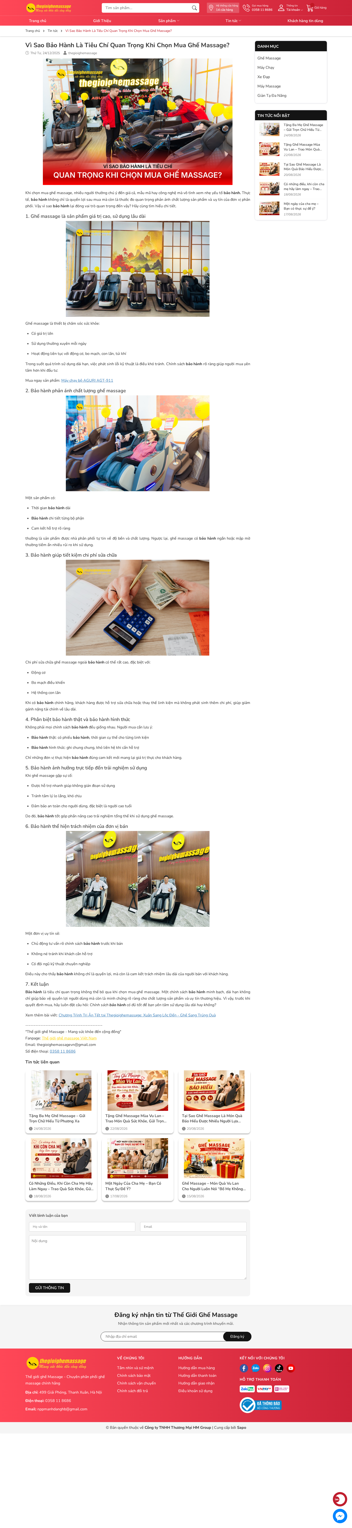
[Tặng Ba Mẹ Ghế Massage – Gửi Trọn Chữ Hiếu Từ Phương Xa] (61, 1090)
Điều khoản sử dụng (195, 1391)
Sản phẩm (167, 20)
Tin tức (232, 20)
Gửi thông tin (49, 1288)
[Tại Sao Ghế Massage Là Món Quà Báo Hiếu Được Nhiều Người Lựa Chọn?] (214, 1090)
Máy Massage (269, 86)
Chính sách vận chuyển (136, 1383)
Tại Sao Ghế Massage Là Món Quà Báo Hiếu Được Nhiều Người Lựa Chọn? (212, 1118)
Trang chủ (37, 20)
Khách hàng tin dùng (305, 20)
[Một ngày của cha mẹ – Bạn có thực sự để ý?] (138, 1158)
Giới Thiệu (102, 20)
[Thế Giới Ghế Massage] (48, 7)
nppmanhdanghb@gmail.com (62, 1409)
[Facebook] (244, 1368)
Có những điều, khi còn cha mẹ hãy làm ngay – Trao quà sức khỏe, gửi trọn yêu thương (61, 1186)
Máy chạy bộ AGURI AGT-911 (87, 380)
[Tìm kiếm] (194, 8)
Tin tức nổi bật (273, 115)
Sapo (241, 1427)
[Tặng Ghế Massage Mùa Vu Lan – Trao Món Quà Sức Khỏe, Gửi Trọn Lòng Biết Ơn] (138, 1090)
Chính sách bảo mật (134, 1375)
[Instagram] (267, 1368)
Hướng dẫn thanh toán (197, 1375)
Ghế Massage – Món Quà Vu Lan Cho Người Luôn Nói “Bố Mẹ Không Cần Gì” (212, 1186)
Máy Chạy (265, 67)
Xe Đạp (263, 77)
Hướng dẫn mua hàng (196, 1368)
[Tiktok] (279, 1368)
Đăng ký (237, 1336)
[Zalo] (255, 1368)
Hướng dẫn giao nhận (196, 1383)
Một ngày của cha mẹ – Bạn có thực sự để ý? (133, 1186)
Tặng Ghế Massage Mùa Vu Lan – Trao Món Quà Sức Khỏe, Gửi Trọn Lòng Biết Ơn (134, 1118)
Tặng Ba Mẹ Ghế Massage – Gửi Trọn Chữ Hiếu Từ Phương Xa (57, 1118)
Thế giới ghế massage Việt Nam (69, 1038)
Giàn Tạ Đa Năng (271, 95)
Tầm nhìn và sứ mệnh (135, 1368)
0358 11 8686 (63, 1051)
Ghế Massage (269, 58)
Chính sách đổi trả (132, 1391)
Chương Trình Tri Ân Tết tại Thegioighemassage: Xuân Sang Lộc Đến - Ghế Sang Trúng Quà (137, 1015)
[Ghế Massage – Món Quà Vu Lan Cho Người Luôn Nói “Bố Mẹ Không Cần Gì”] (214, 1158)
